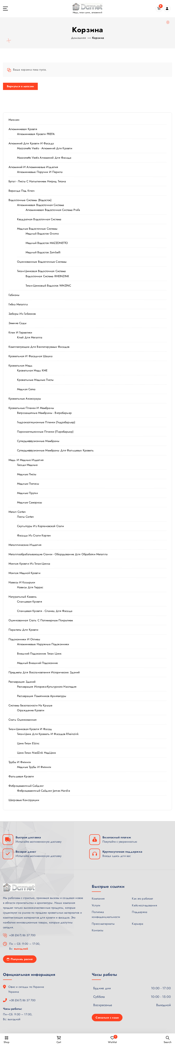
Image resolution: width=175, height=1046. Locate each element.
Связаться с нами (107, 1018)
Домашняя (78, 38)
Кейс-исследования (144, 905)
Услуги (96, 905)
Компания (98, 898)
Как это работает (142, 898)
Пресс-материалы (103, 923)
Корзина (98, 38)
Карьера (137, 923)
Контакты (97, 930)
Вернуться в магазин (20, 86)
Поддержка (139, 912)
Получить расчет (21, 959)
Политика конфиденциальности (106, 914)
